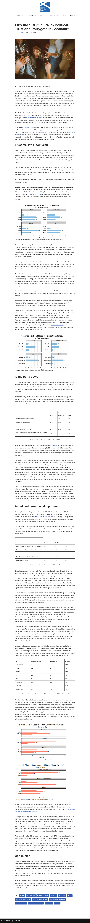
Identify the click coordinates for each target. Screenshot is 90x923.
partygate (62, 895)
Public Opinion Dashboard (37, 16)
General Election (42, 895)
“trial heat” (54, 445)
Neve (3, 921)
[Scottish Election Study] (45, 7)
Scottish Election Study (23, 899)
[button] (58, 15)
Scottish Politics (21, 903)
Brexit (22, 895)
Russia (70, 895)
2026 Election (19, 16)
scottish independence (40, 899)
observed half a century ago (33, 117)
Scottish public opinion (36, 903)
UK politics (48, 903)
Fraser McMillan (21, 33)
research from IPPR (35, 194)
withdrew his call (27, 127)
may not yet (36, 132)
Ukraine (57, 903)
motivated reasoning (57, 325)
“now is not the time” (42, 517)
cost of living (30, 895)
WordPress (17, 921)
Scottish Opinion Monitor (57, 899)
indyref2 (53, 895)
